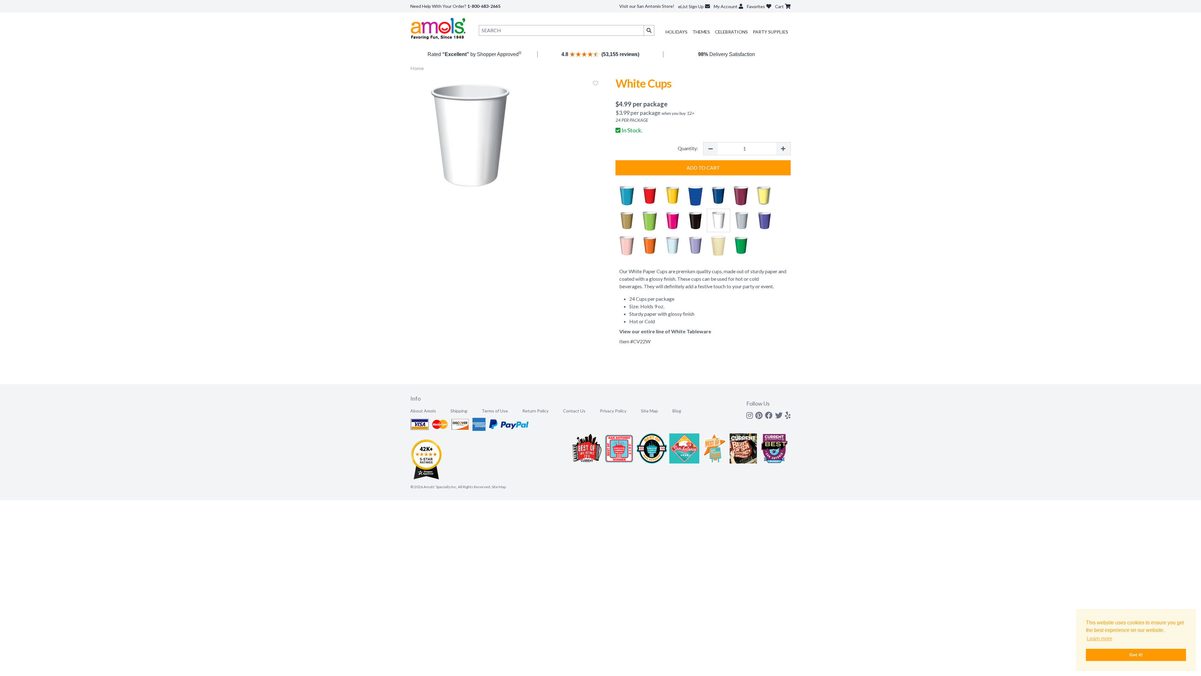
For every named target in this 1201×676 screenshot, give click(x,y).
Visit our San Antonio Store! (646, 6)
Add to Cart (703, 168)
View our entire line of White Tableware (665, 331)
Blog (676, 410)
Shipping (458, 410)
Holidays (676, 31)
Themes (701, 31)
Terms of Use (495, 410)
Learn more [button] (1099, 638)
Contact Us (574, 410)
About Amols (423, 410)
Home (417, 68)
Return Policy (535, 410)
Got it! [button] (1136, 654)
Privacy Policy (613, 410)
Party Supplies (770, 31)
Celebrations (731, 31)
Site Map (649, 410)
